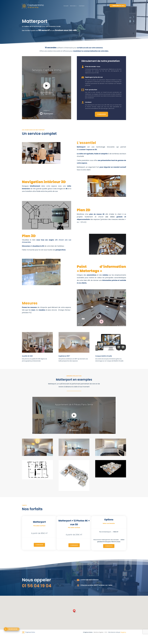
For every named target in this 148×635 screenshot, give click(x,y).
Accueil (66, 6)
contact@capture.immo (89, 580)
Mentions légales (98, 632)
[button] (74, 611)
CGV (106, 632)
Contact (81, 6)
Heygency (123, 632)
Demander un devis (118, 5)
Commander (101, 114)
